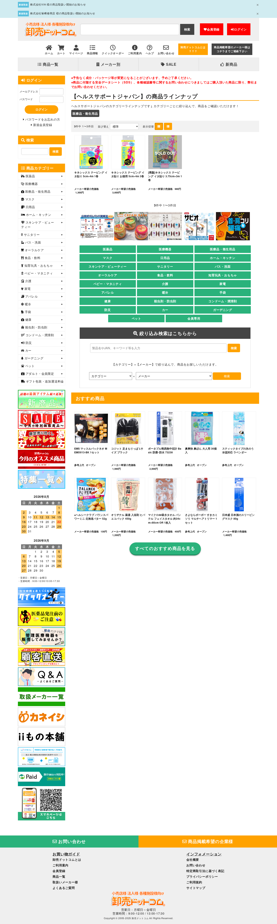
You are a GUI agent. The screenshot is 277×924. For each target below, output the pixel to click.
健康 (107, 301)
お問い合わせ (71, 841)
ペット (136, 318)
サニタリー (165, 266)
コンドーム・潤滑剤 (222, 301)
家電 (223, 284)
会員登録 (213, 29)
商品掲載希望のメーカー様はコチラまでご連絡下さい (232, 49)
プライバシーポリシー (202, 876)
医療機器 (165, 249)
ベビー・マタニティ (107, 284)
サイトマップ (195, 888)
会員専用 (193, 318)
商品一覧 (50, 64)
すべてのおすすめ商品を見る (165, 548)
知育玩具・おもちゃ (222, 275)
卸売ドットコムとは (67, 859)
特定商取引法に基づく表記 (205, 871)
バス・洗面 (223, 266)
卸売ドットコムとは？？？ (193, 49)
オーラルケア (107, 275)
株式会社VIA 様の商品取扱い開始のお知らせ (58, 4)
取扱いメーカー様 (65, 882)
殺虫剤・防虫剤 (165, 301)
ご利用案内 (60, 865)
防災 (107, 310)
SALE (170, 64)
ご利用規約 (194, 882)
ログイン (240, 29)
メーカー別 (110, 64)
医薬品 (107, 249)
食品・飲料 (165, 275)
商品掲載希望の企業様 (210, 841)
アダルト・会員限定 (39, 373)
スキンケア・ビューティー (108, 266)
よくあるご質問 (64, 888)
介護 (165, 284)
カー (165, 310)
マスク (107, 258)
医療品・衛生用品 (85, 113)
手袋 (223, 292)
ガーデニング (222, 310)
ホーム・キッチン (222, 258)
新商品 (230, 64)
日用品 (165, 258)
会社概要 (192, 859)
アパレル (107, 292)
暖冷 (165, 292)
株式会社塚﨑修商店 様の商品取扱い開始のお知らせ (62, 13)
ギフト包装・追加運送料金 (44, 381)
